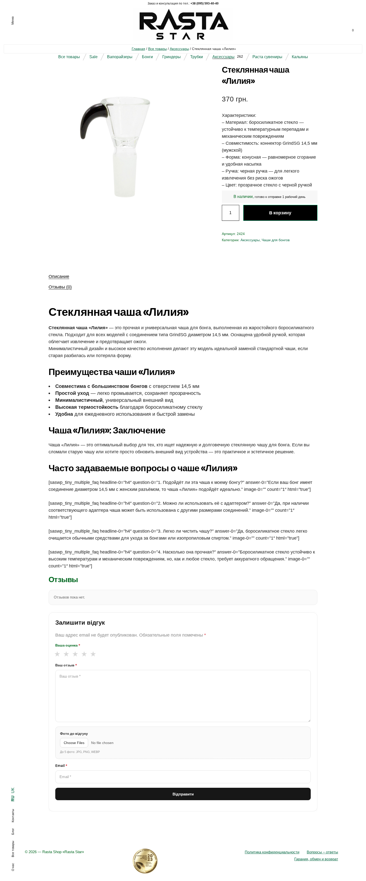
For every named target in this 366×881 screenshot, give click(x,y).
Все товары (157, 49)
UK (13, 790)
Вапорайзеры (119, 57)
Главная (138, 49)
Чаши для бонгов (276, 240)
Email (61, 765)
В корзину (280, 213)
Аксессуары (179, 49)
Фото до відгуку (74, 733)
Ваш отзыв (66, 665)
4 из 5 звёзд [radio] (84, 654)
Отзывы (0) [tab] (60, 286)
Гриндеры (171, 57)
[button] (189, 76)
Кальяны (300, 57)
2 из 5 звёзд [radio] (66, 654)
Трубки (196, 57)
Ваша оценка (67, 645)
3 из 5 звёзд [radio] (75, 654)
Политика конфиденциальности (272, 852)
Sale (93, 57)
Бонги (147, 57)
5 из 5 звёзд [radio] (93, 654)
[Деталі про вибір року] (183, 861)
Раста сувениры (267, 57)
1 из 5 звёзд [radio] (57, 654)
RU (13, 798)
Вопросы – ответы (322, 852)
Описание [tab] (59, 276)
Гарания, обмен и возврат (316, 859)
